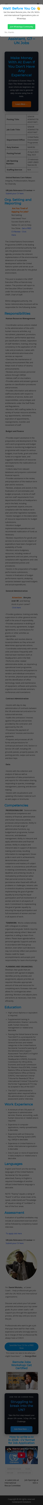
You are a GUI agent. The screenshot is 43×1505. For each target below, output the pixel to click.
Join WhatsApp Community (21, 26)
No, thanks (9, 32)
